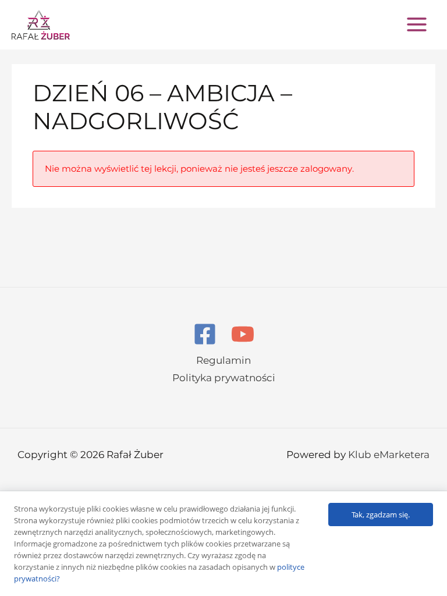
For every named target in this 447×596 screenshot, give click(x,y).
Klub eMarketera (389, 454)
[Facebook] (205, 334)
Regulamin (223, 360)
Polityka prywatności (223, 378)
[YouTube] (242, 334)
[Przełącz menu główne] (416, 24)
